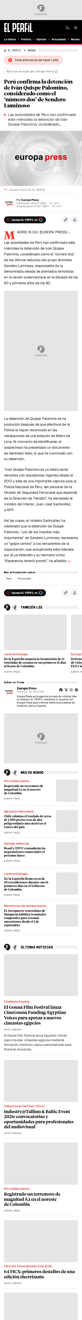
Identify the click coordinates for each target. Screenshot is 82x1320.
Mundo (75, 39)
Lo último (10, 39)
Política (26, 39)
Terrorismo (24, 578)
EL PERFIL (14, 50)
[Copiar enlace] (65, 219)
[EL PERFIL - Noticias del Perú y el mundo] (18, 27)
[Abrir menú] (76, 28)
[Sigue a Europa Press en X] (66, 689)
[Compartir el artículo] (74, 219)
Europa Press (30, 200)
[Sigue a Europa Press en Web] (76, 689)
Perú (9, 578)
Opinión (41, 39)
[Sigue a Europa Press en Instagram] (71, 689)
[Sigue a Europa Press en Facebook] (60, 689)
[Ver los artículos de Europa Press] (9, 692)
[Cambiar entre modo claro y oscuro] (68, 28)
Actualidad (59, 39)
